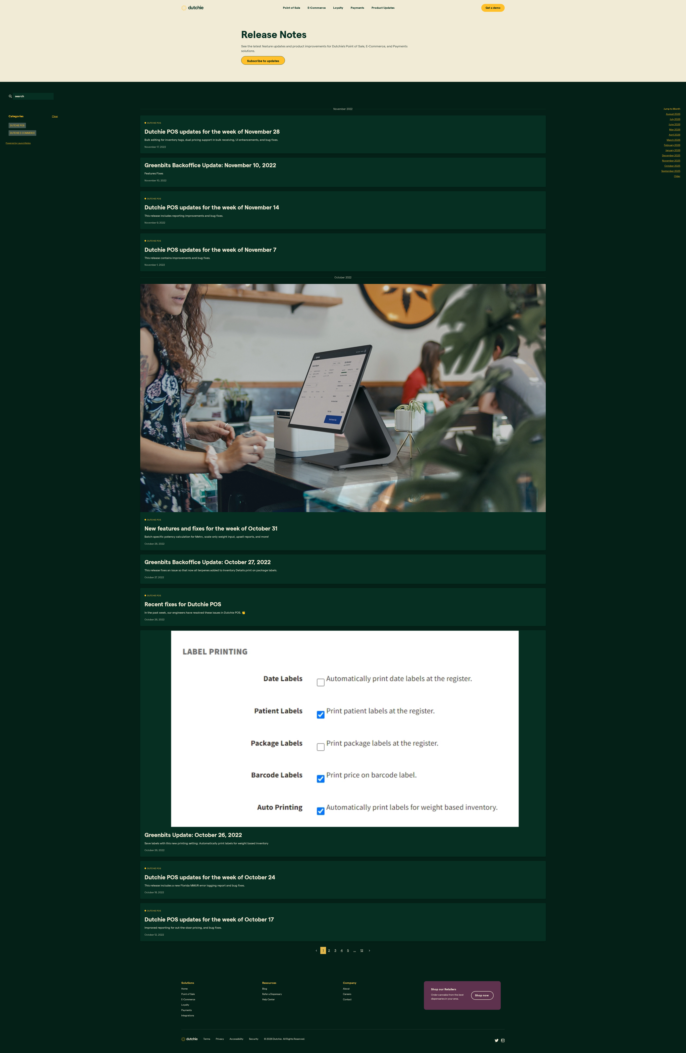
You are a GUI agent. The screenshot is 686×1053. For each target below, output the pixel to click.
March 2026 (673, 139)
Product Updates (383, 7)
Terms (206, 1038)
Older (677, 176)
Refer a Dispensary (272, 994)
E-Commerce (317, 7)
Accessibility (236, 1038)
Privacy (220, 1038)
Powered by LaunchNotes (18, 143)
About (346, 988)
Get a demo (493, 7)
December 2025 (671, 155)
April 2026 (674, 134)
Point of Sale (291, 7)
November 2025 (671, 160)
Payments (357, 7)
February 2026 (672, 145)
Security (253, 1038)
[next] (369, 950)
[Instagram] (502, 1040)
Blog (264, 988)
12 (361, 950)
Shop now (482, 995)
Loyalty (338, 7)
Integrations (187, 1015)
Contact (347, 999)
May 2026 (674, 129)
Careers (347, 994)
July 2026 (675, 119)
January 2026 (672, 150)
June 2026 (674, 124)
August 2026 (673, 114)
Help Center (268, 999)
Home (184, 988)
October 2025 (672, 165)
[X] (496, 1040)
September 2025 (670, 171)
